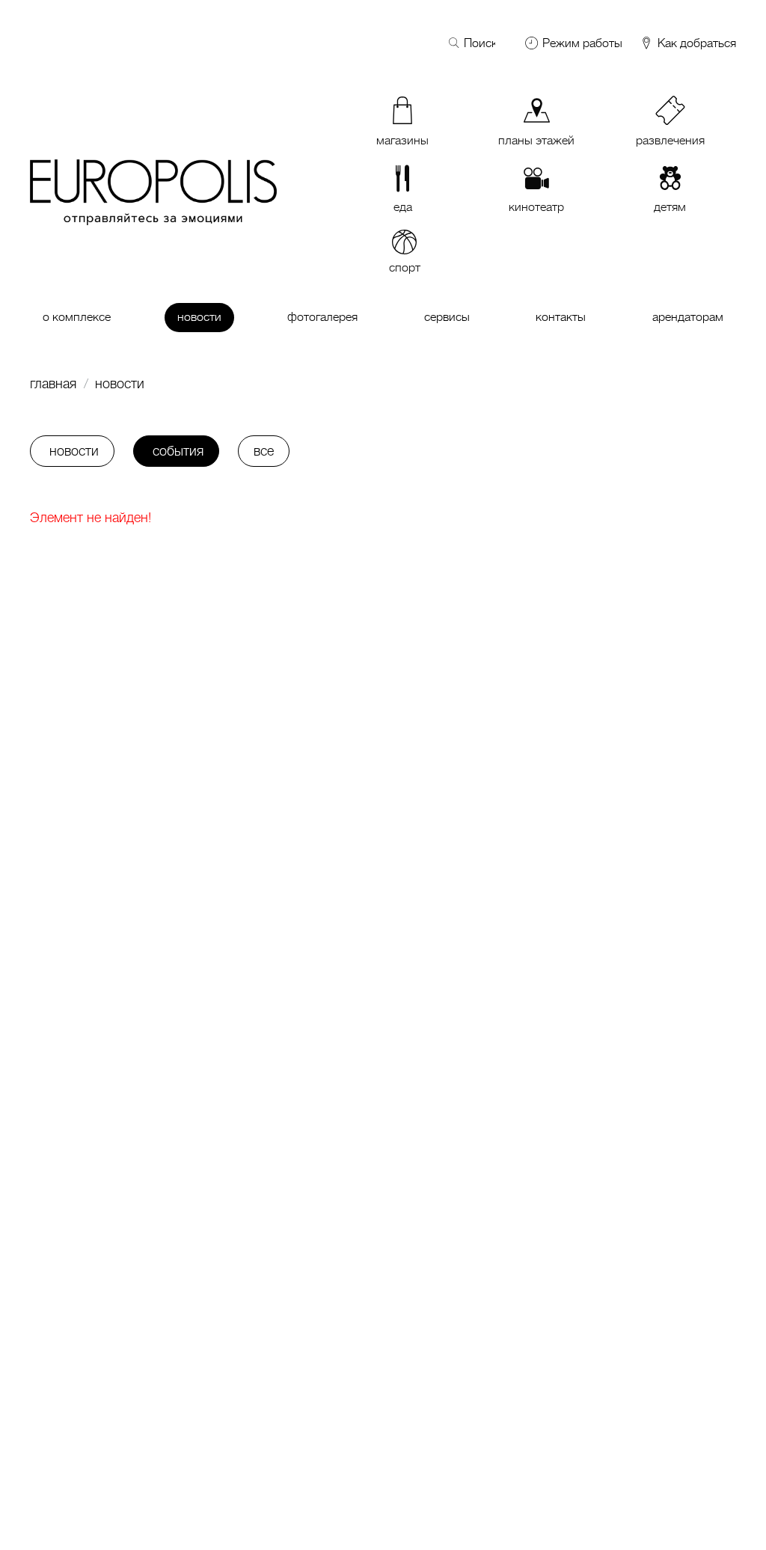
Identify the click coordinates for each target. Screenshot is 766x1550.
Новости (119, 383)
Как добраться (695, 43)
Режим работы (582, 43)
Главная (53, 383)
